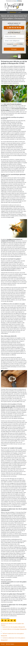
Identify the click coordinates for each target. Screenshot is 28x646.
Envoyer (14, 49)
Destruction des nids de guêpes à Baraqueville (13, 627)
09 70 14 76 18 (14, 28)
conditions (15, 44)
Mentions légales (10, 644)
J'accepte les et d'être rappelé (15, 45)
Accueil (3, 644)
